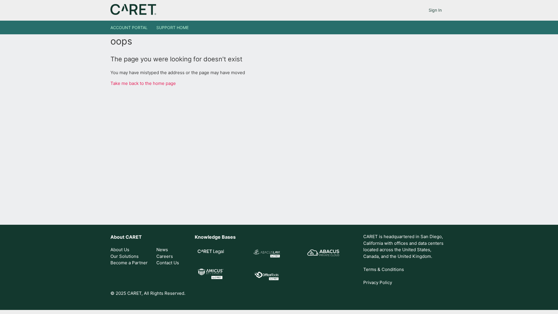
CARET (134, 237)
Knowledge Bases (215, 237)
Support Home (172, 27)
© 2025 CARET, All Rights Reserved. (147, 293)
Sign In (435, 10)
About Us (119, 249)
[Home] (133, 13)
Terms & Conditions (383, 269)
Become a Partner (129, 262)
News (162, 249)
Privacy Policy (377, 282)
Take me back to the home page (143, 83)
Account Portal (129, 27)
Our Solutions (124, 256)
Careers (164, 256)
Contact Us (167, 262)
